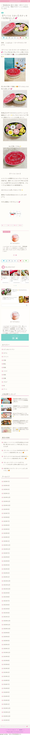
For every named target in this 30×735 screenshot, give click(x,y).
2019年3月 (6, 668)
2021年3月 (6, 612)
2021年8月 (6, 596)
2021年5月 (6, 608)
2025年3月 (6, 485)
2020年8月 (6, 632)
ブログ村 (10, 225)
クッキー (4, 225)
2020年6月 (6, 636)
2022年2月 (6, 573)
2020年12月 (6, 620)
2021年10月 (6, 589)
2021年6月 (6, 604)
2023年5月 (6, 529)
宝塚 (4, 360)
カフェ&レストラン (9, 349)
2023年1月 (6, 541)
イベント (6, 356)
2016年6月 (6, 688)
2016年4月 (6, 696)
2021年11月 (6, 585)
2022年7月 (6, 553)
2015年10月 (6, 716)
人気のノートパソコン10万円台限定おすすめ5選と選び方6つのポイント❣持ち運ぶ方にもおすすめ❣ (15, 444)
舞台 (4, 364)
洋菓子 (16, 225)
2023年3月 (6, 533)
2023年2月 (6, 537)
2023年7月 (6, 521)
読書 (4, 378)
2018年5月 (6, 680)
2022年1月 (6, 577)
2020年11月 (6, 624)
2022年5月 (6, 561)
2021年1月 (6, 616)
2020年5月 (6, 640)
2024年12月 (6, 497)
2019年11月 (6, 652)
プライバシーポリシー (11, 729)
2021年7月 (6, 600)
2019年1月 (6, 676)
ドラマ (5, 371)
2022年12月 (6, 545)
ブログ (5, 382)
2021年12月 (6, 581)
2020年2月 (6, 644)
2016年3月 (6, 700)
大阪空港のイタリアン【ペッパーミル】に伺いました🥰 (15, 469)
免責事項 (21, 729)
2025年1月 (6, 493)
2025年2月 (6, 489)
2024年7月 (6, 513)
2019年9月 (6, 656)
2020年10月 (6, 628)
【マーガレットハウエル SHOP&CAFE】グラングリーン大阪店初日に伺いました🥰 (15, 451)
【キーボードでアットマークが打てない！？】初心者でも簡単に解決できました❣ (15, 463)
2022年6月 (6, 557)
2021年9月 (6, 593)
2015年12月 (6, 708)
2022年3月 (6, 569)
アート (5, 389)
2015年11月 (6, 712)
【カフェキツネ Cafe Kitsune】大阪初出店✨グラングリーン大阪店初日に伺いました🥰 (15, 457)
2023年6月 (6, 525)
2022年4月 (6, 565)
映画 (4, 367)
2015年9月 (6, 720)
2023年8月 (6, 517)
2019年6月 (6, 664)
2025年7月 (6, 481)
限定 (21, 225)
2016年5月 (6, 692)
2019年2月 (6, 672)
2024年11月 (6, 501)
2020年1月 (6, 648)
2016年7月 (6, 684)
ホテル (5, 353)
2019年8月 (6, 660)
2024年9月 (6, 509)
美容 (4, 374)
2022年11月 (6, 549)
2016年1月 (6, 704)
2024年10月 (6, 505)
